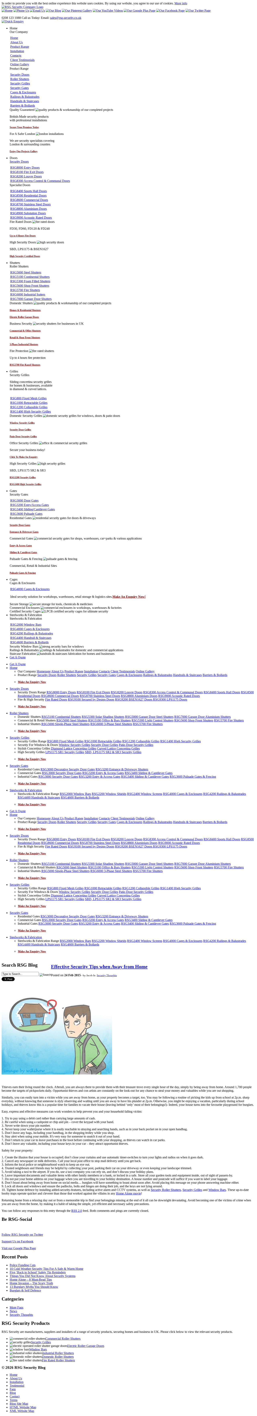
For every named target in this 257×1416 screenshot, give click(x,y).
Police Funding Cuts (23, 1265)
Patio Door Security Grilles (136, 745)
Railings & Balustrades (24, 96)
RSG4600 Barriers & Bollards (29, 642)
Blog (13, 1393)
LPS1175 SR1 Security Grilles (64, 752)
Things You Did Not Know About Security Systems (42, 1276)
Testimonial (17, 1385)
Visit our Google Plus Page (19, 1248)
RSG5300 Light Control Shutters (152, 720)
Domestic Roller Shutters (58, 1356)
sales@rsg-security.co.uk (65, 17)
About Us (16, 42)
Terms (13, 1400)
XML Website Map (22, 1411)
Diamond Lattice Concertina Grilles (73, 748)
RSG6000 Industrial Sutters (27, 294)
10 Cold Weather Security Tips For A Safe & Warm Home (46, 1268)
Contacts (15, 55)
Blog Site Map (19, 1403)
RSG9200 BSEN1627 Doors (134, 699)
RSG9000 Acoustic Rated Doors (31, 217)
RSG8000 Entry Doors (25, 167)
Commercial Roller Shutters (63, 1338)
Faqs (13, 1389)
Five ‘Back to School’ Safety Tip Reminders (38, 1272)
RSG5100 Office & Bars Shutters (109, 720)
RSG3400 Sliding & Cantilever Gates (148, 773)
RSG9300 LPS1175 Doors (170, 699)
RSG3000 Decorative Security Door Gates (68, 769)
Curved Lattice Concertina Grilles (118, 748)
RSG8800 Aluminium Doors (28, 208)
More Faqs (16, 1307)
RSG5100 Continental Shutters (30, 277)
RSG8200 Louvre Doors (26, 176)
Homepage (44, 671)
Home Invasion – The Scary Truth (31, 1283)
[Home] (22, 7)
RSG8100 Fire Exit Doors (27, 172)
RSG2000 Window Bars (25, 624)
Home (14, 38)
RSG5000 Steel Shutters (25, 272)
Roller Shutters (19, 79)
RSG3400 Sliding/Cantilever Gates (32, 509)
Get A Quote (18, 657)
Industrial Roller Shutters (58, 1353)
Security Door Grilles (104, 745)
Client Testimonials (22, 60)
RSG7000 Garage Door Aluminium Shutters (202, 716)
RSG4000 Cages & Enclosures (30, 589)
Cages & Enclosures (23, 92)
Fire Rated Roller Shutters (58, 1360)
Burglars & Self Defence (25, 1290)
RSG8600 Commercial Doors (29, 200)
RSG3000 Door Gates (24, 500)
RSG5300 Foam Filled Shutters (30, 281)
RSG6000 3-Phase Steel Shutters (111, 724)
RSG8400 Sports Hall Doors (28, 191)
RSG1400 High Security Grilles (30, 411)
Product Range (19, 46)
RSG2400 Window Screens (144, 794)
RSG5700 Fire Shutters (25, 290)
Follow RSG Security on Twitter (22, 1234)
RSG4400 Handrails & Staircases (39, 797)
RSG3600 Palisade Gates (26, 513)
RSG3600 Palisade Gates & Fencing (193, 776)
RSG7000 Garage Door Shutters (31, 299)
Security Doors (19, 74)
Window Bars (217, 1190)
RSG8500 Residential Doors (28, 195)
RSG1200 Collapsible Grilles (28, 407)
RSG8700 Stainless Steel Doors (30, 204)
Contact (14, 1396)
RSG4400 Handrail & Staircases (30, 638)
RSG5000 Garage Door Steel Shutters (149, 716)
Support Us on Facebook (17, 1241)
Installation (17, 51)
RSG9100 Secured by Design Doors (91, 699)
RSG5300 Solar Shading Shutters (103, 716)
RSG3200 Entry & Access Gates (103, 773)
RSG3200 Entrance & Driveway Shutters (122, 769)
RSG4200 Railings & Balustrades (31, 633)
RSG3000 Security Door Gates (62, 773)
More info (180, 3)
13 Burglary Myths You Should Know (34, 1286)
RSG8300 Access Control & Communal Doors (40, 181)
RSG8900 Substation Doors (28, 213)
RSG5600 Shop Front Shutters (29, 285)
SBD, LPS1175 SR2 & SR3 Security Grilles (113, 752)
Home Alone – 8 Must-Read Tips (31, 1279)
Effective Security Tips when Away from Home (99, 966)
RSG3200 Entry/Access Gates (29, 505)
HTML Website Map (23, 1407)
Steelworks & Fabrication (26, 790)
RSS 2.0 (76, 1210)
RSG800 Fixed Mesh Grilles (28, 398)
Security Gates (19, 88)
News (13, 1311)
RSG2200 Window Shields (109, 794)
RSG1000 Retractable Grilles (28, 402)
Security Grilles (20, 83)
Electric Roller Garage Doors (85, 1346)
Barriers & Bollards (22, 105)
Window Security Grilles (74, 745)
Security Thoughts (107, 975)
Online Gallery (19, 64)
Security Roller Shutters (166, 1190)
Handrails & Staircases (24, 101)
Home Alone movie (128, 1193)
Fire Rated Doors (56, 699)
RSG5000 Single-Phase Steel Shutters (65, 724)
